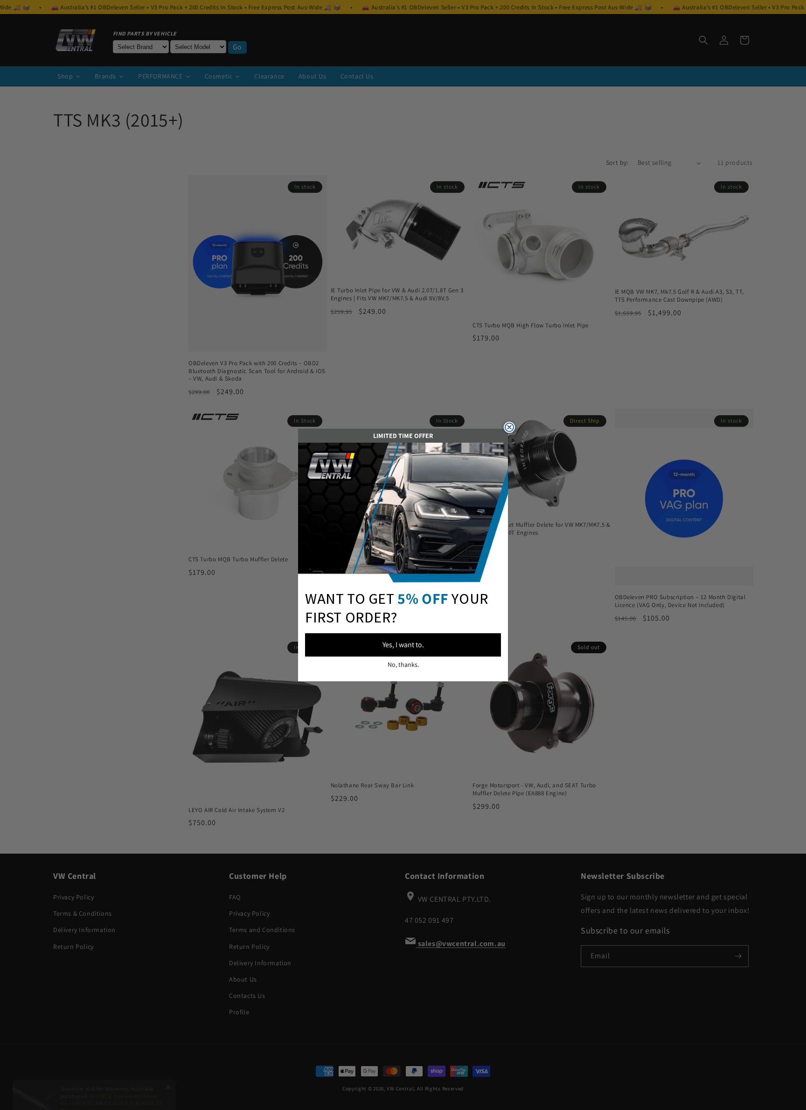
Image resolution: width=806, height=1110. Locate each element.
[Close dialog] (509, 427)
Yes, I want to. (403, 645)
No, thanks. (403, 664)
